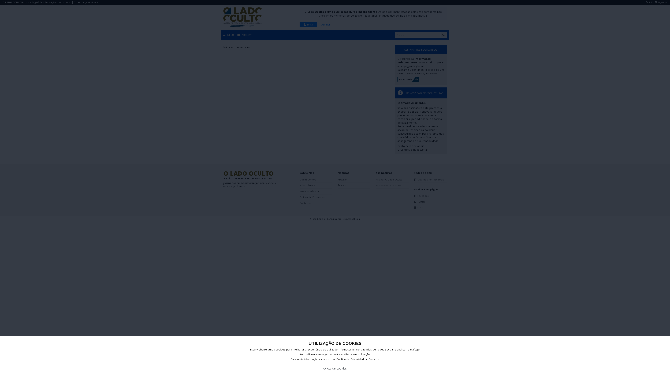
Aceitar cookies (336, 368)
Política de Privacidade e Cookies (357, 359)
